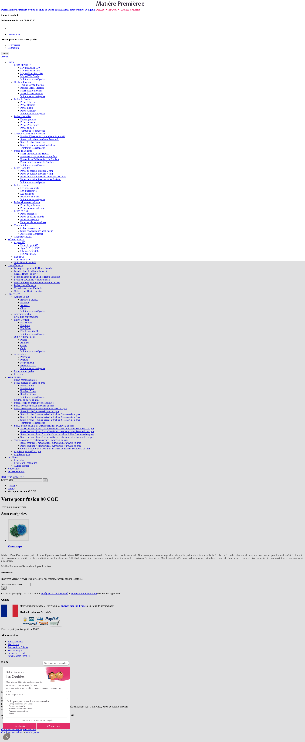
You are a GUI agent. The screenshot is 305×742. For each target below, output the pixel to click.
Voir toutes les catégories (32, 79)
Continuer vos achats (11, 729)
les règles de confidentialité (54, 593)
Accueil (5, 56)
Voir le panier (29, 729)
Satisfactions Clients (18, 647)
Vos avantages (15, 650)
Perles (11, 488)
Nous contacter (15, 641)
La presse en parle (17, 653)
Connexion (13, 47)
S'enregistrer (14, 45)
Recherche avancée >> (12, 477)
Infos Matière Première (19, 655)
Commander (14, 34)
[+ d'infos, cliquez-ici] (40, 626)
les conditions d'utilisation (84, 593)
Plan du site (13, 644)
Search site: (7, 480)
